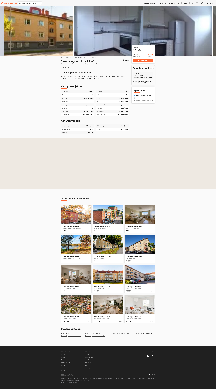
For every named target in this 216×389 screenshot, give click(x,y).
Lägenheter (69, 57)
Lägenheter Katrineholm (92, 333)
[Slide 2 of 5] (75, 222)
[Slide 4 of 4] (77, 252)
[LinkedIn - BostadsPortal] (153, 356)
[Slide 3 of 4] (76, 252)
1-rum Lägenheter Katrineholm (119, 333)
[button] (143, 60)
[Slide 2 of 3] (108, 252)
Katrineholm (78, 57)
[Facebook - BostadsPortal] (148, 356)
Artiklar (63, 357)
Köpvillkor (64, 368)
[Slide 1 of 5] (74, 222)
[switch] (152, 68)
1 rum (85, 57)
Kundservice (88, 362)
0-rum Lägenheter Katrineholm (71, 336)
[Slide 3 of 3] (109, 252)
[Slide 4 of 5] (77, 222)
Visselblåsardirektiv (66, 370)
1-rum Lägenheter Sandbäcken (143, 333)
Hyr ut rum (87, 354)
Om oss (63, 354)
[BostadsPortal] (9, 3)
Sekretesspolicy (65, 362)
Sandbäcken (93, 57)
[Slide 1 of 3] (106, 252)
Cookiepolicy (64, 365)
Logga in (210, 3)
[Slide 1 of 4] (74, 252)
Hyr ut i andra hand (90, 360)
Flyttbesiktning (89, 357)
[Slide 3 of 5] (76, 222)
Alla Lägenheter (66, 333)
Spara (127, 60)
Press (62, 360)
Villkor (86, 365)
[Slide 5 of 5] (78, 222)
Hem (62, 57)
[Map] (108, 163)
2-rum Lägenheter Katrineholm (95, 336)
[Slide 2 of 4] (75, 252)
